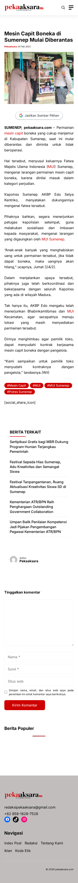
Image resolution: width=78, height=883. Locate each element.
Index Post (12, 843)
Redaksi (31, 843)
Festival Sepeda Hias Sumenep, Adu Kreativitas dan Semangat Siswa (35, 467)
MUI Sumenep (53, 239)
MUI (51, 166)
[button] (63, 7)
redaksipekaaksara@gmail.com (29, 807)
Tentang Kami (52, 843)
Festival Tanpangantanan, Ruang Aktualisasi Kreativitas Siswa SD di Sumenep (38, 487)
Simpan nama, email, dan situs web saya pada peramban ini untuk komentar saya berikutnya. (41, 692)
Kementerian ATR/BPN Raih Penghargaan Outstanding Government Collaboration (32, 507)
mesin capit (13, 133)
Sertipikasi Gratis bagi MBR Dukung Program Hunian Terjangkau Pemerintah (39, 447)
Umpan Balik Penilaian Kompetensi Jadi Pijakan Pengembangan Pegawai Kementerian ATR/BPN (38, 527)
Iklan (8, 850)
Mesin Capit (17, 385)
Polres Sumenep (20, 392)
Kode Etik (23, 850)
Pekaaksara (10, 46)
